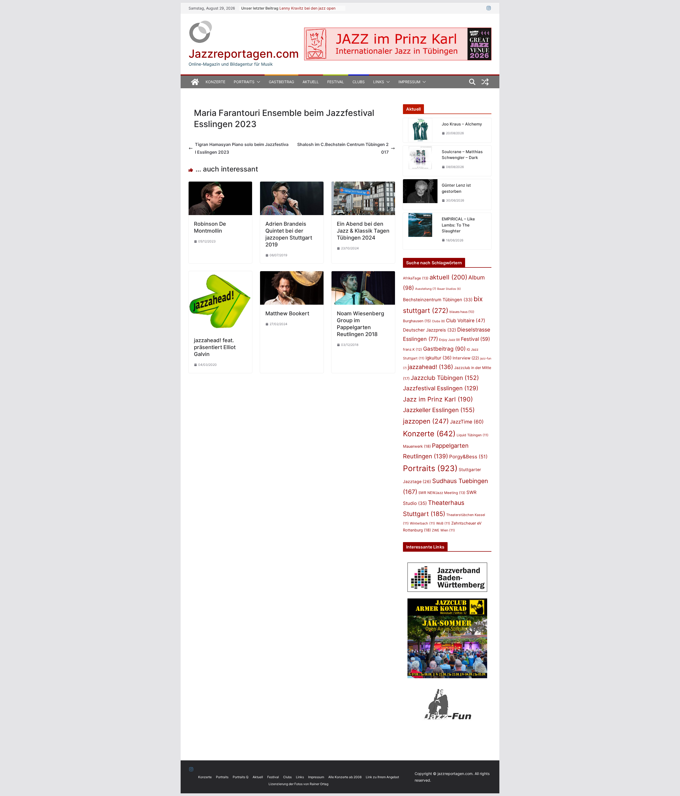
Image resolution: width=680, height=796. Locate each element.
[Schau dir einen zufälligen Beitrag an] (485, 82)
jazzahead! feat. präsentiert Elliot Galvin (215, 347)
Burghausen (417, 321)
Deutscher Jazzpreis (429, 330)
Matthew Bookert (287, 313)
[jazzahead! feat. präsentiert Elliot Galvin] (220, 275)
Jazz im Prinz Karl (438, 399)
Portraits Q (240, 777)
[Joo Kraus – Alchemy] (420, 130)
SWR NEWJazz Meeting (441, 493)
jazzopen (426, 421)
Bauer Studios (449, 289)
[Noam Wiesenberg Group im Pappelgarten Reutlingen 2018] (363, 275)
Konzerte (215, 81)
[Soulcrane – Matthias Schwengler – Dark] (420, 161)
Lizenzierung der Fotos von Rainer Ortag (298, 784)
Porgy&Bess (468, 456)
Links (378, 81)
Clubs (358, 81)
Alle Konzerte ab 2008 (345, 777)
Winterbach (422, 523)
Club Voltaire (465, 320)
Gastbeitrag (281, 81)
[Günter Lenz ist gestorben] (420, 194)
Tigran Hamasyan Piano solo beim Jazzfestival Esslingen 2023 (241, 148)
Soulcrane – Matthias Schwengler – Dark (462, 154)
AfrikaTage (415, 278)
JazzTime (467, 422)
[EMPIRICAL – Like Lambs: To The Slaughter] (420, 231)
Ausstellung (425, 289)
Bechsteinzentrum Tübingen (438, 299)
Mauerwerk (417, 446)
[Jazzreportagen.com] (195, 82)
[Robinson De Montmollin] (220, 185)
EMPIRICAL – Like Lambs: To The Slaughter (458, 224)
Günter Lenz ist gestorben (456, 188)
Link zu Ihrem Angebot (382, 777)
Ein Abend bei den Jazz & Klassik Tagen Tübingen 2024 (363, 231)
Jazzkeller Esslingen (439, 409)
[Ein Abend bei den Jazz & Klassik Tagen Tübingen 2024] (363, 185)
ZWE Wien (443, 530)
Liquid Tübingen (472, 435)
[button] (257, 82)
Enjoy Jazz (449, 340)
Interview (466, 358)
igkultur (439, 358)
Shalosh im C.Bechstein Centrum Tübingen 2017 (343, 148)
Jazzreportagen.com (244, 53)
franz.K (412, 349)
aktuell (448, 277)
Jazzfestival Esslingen (440, 388)
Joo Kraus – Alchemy (462, 124)
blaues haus (461, 312)
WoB (443, 523)
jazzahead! (430, 366)
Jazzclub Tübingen (445, 377)
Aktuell (311, 81)
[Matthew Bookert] (292, 275)
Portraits (244, 81)
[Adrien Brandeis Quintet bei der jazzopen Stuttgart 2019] (292, 185)
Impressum (409, 81)
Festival (335, 81)
